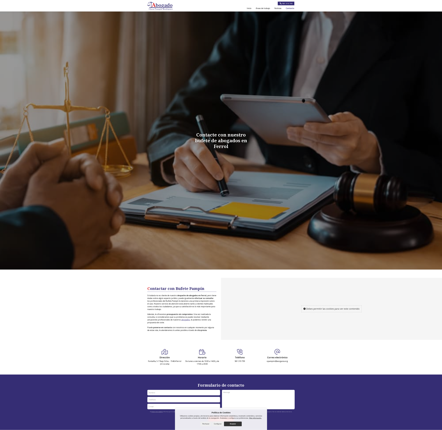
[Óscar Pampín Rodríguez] (160, 5)
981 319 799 (240, 361)
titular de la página (157, 412)
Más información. (255, 418)
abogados (185, 319)
